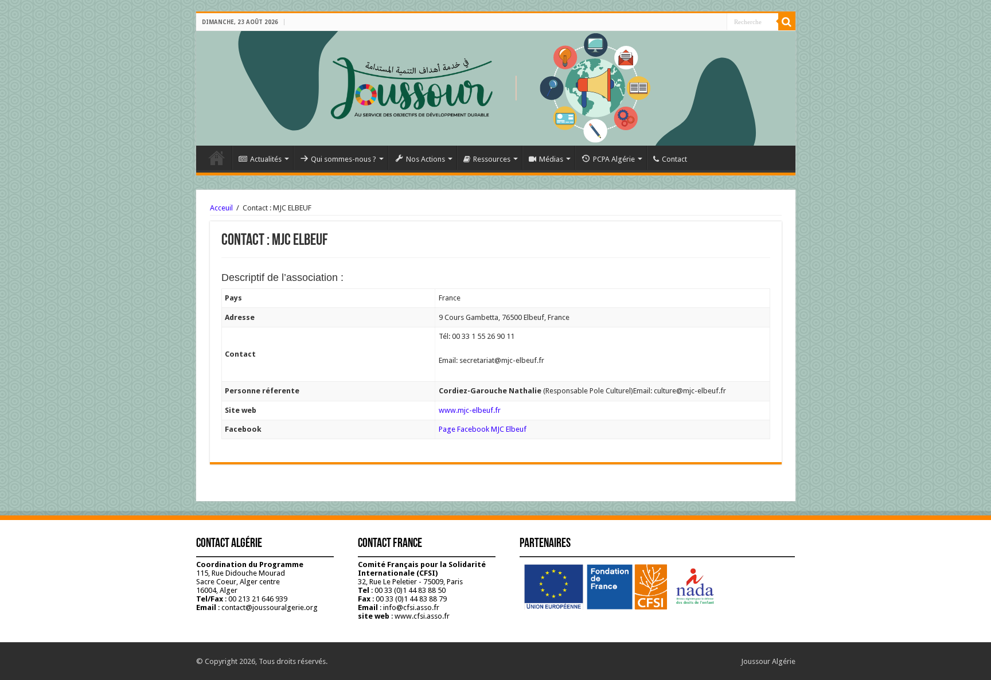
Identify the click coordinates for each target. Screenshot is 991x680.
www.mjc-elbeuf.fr (470, 410)
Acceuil (221, 208)
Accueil (217, 158)
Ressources (491, 159)
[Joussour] (495, 88)
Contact (674, 159)
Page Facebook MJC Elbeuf (482, 429)
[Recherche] (786, 21)
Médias (551, 159)
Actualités (266, 159)
